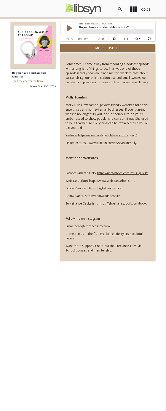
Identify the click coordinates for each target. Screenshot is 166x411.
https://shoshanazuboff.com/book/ (123, 203)
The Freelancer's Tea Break (28, 80)
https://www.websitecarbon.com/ (112, 181)
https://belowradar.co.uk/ (102, 196)
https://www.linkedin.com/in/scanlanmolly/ (108, 143)
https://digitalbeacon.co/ (104, 188)
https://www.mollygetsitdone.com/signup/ (107, 135)
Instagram (93, 218)
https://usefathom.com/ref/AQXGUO (122, 173)
